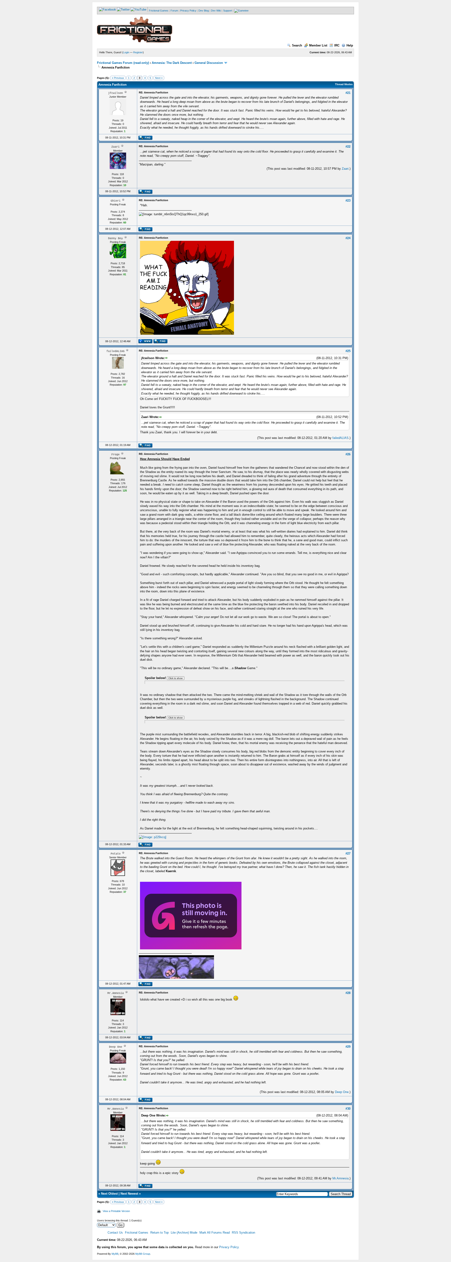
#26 (348, 454)
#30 (348, 1108)
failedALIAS (340, 438)
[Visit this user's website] (145, 342)
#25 (348, 351)
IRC (336, 45)
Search (297, 45)
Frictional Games (158, 10)
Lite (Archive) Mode (184, 1232)
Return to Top (159, 1232)
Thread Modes (344, 84)
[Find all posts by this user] (145, 139)
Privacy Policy (188, 10)
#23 (348, 200)
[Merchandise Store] (241, 10)
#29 (348, 1046)
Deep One (342, 1092)
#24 (348, 238)
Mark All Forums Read (214, 1232)
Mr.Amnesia (340, 1178)
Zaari (345, 168)
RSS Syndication (243, 1232)
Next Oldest (109, 1193)
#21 (348, 93)
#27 (348, 853)
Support (227, 10)
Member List (318, 45)
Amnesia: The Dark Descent (172, 63)
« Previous (118, 78)
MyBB (115, 1253)
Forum (174, 10)
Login (126, 52)
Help (349, 45)
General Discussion (208, 63)
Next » (159, 78)
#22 (348, 146)
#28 (348, 993)
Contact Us (115, 1232)
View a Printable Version (116, 1211)
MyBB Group (142, 1253)
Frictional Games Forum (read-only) (123, 63)
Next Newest (129, 1193)
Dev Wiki (216, 10)
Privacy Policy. (229, 1247)
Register (138, 52)
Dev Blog (203, 10)
